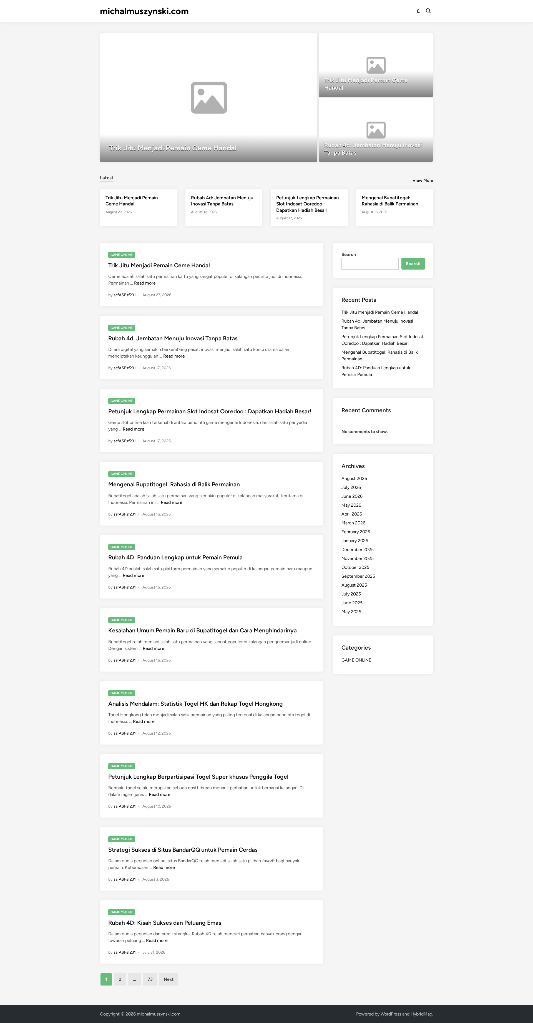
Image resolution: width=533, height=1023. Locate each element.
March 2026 (353, 523)
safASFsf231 (125, 295)
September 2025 (358, 576)
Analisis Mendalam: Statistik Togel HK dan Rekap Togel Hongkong (195, 703)
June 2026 (352, 496)
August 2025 (354, 585)
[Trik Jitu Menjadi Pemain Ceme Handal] (208, 97)
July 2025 (351, 594)
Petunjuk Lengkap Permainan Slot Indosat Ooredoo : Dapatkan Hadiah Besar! (307, 204)
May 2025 (351, 611)
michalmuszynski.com (144, 11)
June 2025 (352, 602)
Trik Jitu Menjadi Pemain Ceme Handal (159, 265)
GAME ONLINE (121, 255)
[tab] (107, 177)
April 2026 (351, 514)
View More (423, 180)
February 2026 (355, 531)
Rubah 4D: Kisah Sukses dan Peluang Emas (164, 922)
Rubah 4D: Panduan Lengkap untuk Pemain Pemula (175, 557)
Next (169, 979)
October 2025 (355, 567)
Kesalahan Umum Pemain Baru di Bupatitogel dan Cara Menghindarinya (202, 630)
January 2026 (354, 540)
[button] (291, 40)
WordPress (391, 1014)
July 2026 (351, 487)
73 (150, 979)
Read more (145, 283)
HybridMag (421, 1014)
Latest (107, 177)
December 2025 (357, 549)
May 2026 (351, 505)
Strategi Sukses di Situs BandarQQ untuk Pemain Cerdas (183, 849)
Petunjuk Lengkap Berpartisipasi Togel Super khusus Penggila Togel (198, 776)
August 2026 (354, 478)
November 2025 (357, 558)
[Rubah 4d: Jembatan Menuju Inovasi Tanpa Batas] (376, 130)
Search (348, 254)
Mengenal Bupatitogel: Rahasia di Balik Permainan (174, 484)
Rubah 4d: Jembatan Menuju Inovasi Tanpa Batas (173, 338)
